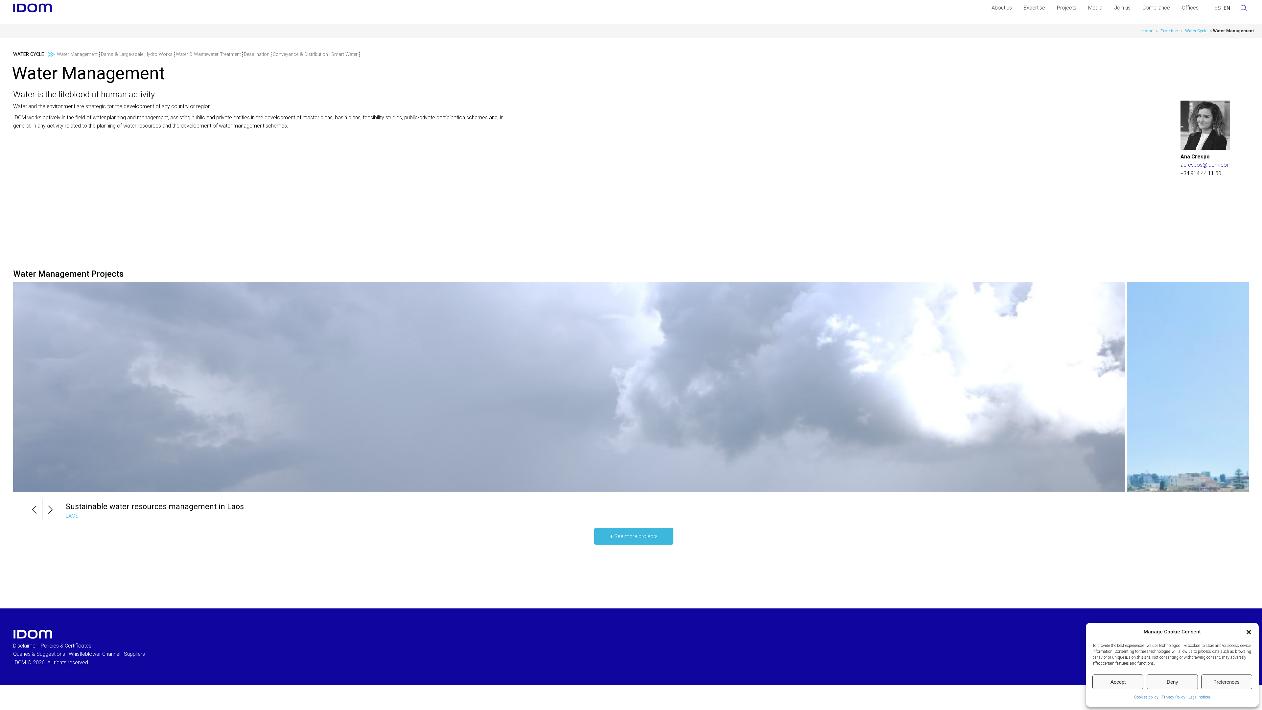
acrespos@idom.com (1205, 165)
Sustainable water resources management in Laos (155, 506)
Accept (1118, 682)
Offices (1190, 8)
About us (1002, 8)
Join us (1122, 8)
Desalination (256, 54)
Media (1095, 8)
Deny (1172, 682)
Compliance (1156, 8)
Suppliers (134, 654)
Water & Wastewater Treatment (208, 54)
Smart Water (344, 54)
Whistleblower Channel (94, 654)
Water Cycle (1196, 30)
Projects (1066, 8)
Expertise (1034, 8)
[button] (1249, 632)
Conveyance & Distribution (300, 54)
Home (1147, 30)
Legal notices (1200, 697)
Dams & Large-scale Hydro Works (137, 54)
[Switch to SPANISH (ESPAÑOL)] (1218, 8)
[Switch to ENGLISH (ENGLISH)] (1227, 8)
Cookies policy (1146, 697)
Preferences (1226, 682)
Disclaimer (25, 646)
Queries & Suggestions (39, 654)
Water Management (77, 54)
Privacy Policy (1173, 697)
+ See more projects (634, 536)
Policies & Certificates (66, 646)
